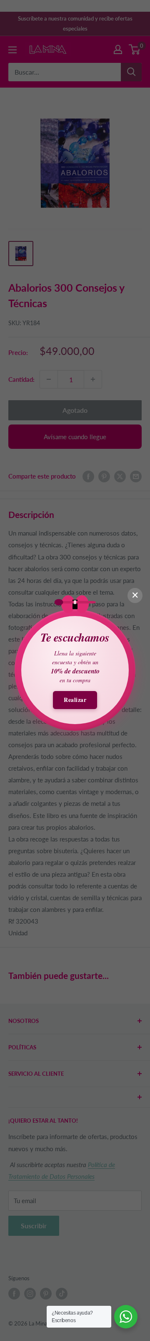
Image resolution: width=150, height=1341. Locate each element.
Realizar (75, 699)
